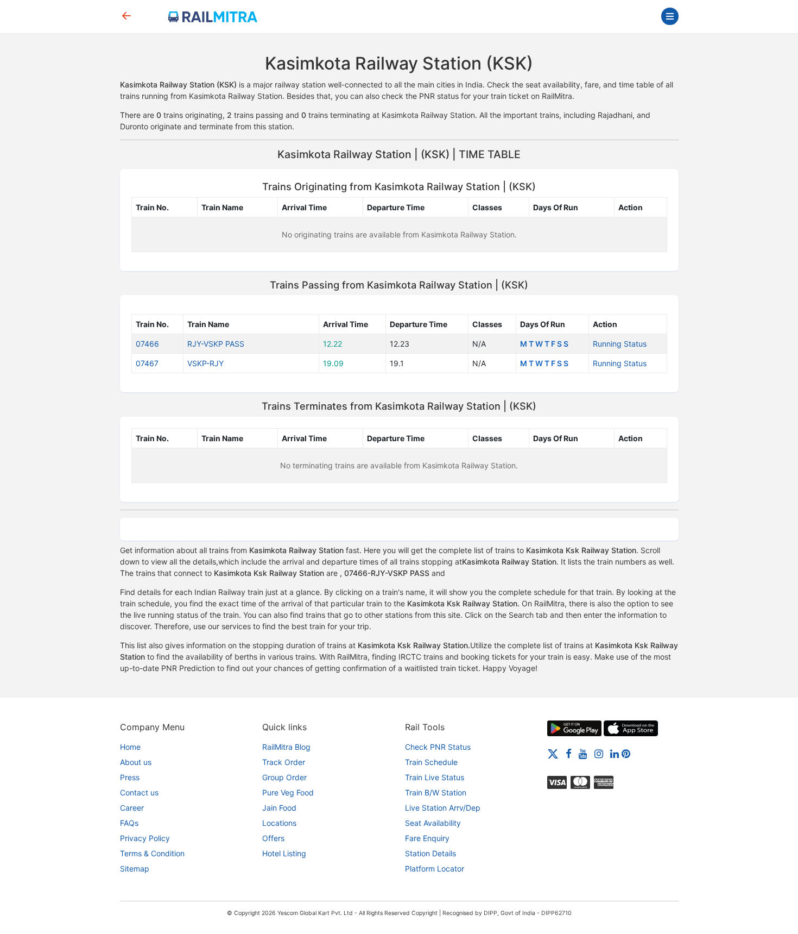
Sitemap (134, 868)
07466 (147, 343)
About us (135, 762)
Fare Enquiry (427, 838)
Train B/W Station (435, 792)
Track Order (283, 762)
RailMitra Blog (286, 746)
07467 (147, 363)
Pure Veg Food (288, 792)
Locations (279, 823)
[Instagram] (598, 753)
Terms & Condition (152, 853)
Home (130, 746)
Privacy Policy (145, 838)
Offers (273, 838)
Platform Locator (434, 868)
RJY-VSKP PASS (215, 343)
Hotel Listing (284, 853)
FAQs (129, 823)
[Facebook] (569, 753)
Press (130, 777)
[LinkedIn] (614, 753)
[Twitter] (553, 753)
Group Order (284, 777)
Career (132, 807)
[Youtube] (583, 753)
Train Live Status (434, 777)
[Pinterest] (626, 753)
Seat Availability (433, 823)
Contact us (139, 792)
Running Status (620, 343)
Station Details (430, 853)
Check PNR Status (438, 746)
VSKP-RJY (205, 363)
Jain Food (279, 807)
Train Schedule (431, 762)
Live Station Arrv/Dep (442, 807)
